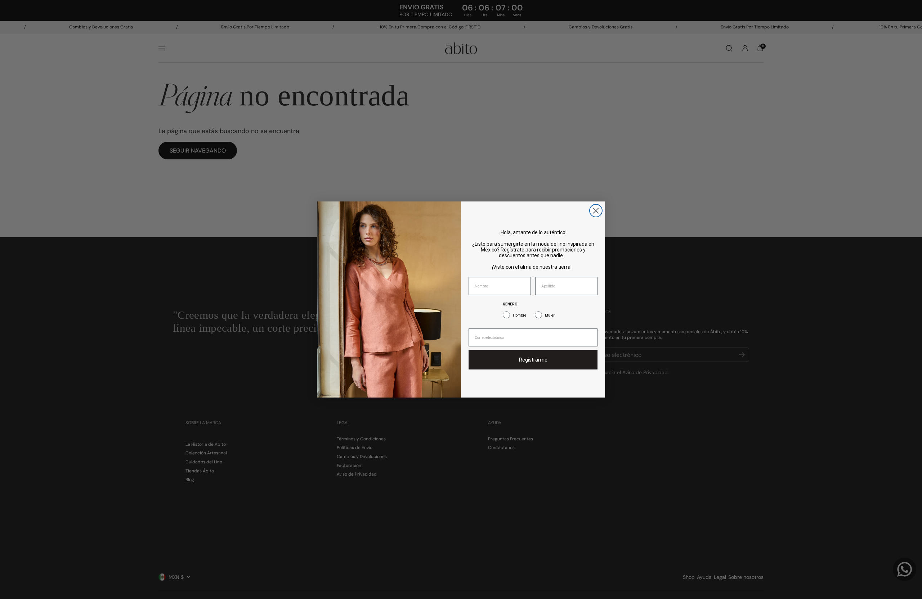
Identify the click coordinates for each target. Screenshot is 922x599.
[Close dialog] (596, 210)
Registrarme (533, 360)
